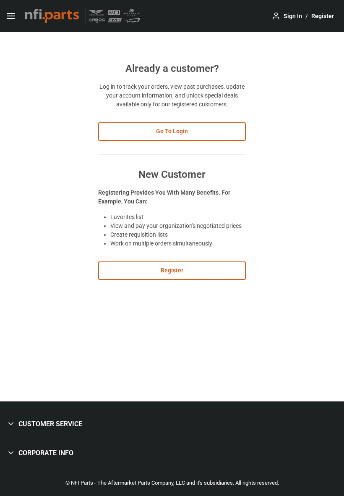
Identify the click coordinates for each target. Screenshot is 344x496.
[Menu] (11, 16)
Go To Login (172, 131)
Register (172, 270)
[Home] (82, 16)
